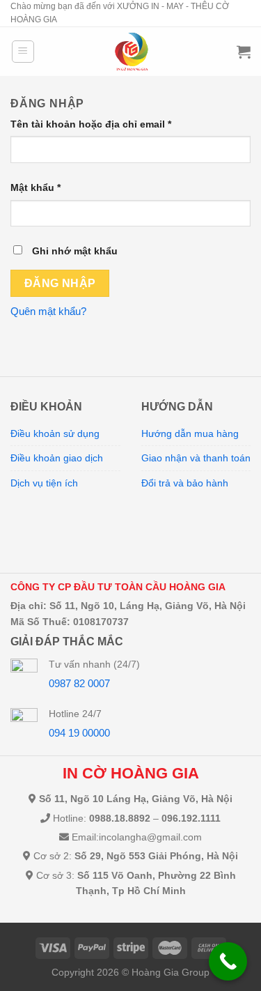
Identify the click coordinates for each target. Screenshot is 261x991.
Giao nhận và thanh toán (196, 457)
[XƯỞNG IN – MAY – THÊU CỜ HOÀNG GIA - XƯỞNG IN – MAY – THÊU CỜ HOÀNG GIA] (131, 51)
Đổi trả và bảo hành (184, 483)
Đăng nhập (60, 283)
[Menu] (23, 51)
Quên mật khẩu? (48, 311)
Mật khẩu (35, 187)
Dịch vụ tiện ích (44, 483)
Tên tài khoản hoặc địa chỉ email (90, 124)
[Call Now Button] (228, 961)
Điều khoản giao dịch (56, 457)
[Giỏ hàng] (244, 51)
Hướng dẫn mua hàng (190, 433)
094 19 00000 (79, 733)
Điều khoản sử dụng (55, 433)
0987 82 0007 (79, 683)
